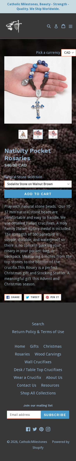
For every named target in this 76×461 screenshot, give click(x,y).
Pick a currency (48, 52)
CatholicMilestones (33, 442)
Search (38, 324)
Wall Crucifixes (38, 362)
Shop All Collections (38, 393)
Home (20, 346)
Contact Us (26, 385)
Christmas (52, 346)
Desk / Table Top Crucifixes (38, 369)
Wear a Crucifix (27, 377)
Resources (50, 385)
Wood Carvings (48, 354)
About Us (54, 377)
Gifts (34, 346)
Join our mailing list (38, 405)
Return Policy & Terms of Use (38, 331)
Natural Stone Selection (23, 177)
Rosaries (22, 354)
